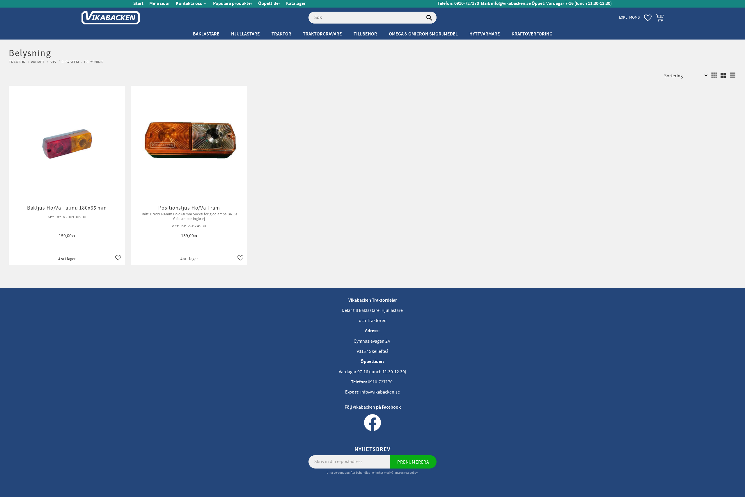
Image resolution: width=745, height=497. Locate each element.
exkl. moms (629, 17)
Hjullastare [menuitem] (245, 34)
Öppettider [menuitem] (269, 4)
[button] (648, 18)
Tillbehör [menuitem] (365, 34)
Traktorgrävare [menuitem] (322, 34)
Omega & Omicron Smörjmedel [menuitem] (423, 34)
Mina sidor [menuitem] (159, 4)
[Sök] (429, 18)
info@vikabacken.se (511, 4)
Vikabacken (364, 407)
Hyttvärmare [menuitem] (484, 34)
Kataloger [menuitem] (296, 4)
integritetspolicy (406, 473)
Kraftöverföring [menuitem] (532, 34)
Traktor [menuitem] (281, 34)
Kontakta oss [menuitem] (189, 4)
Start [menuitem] (138, 4)
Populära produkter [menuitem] (232, 4)
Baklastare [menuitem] (206, 34)
